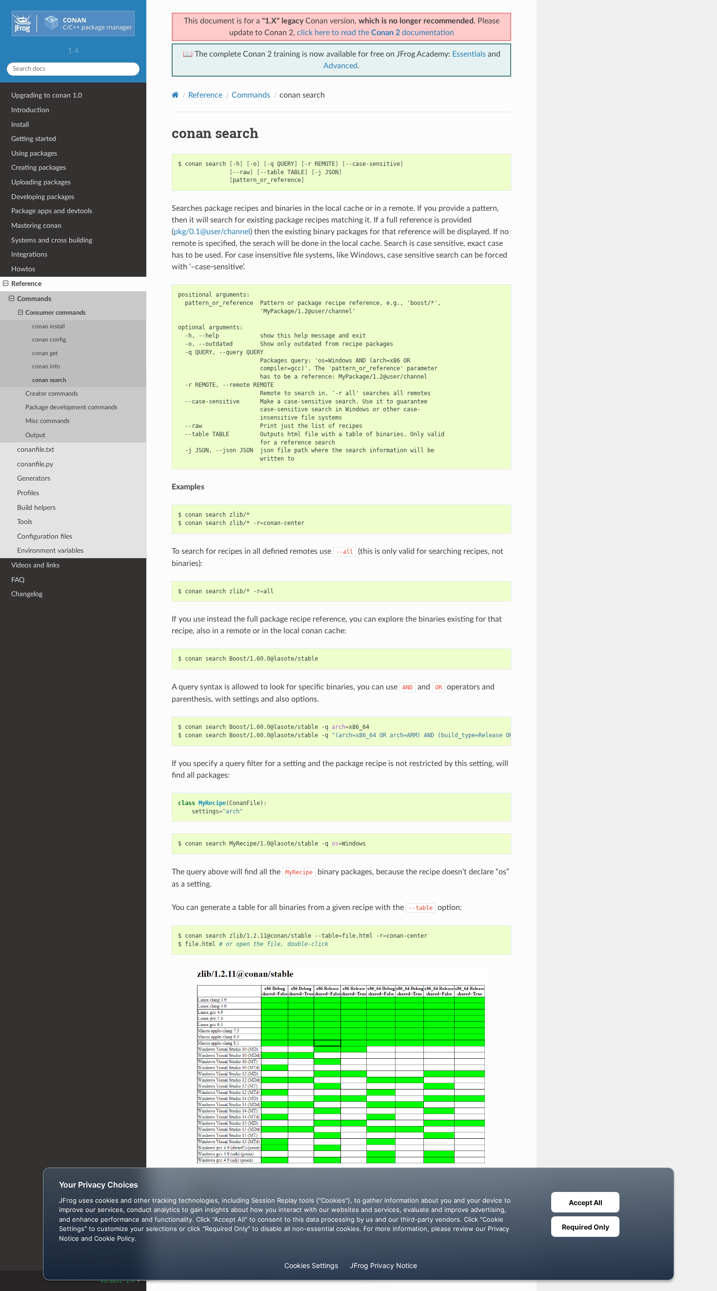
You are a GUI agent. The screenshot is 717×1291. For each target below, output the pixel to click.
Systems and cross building (51, 240)
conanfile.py (35, 464)
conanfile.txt (35, 449)
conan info (46, 366)
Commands (34, 299)
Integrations (29, 254)
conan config (49, 340)
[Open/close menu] (5, 284)
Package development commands (71, 407)
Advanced (340, 66)
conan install (48, 326)
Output (35, 435)
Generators (33, 478)
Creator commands (51, 394)
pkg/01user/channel (212, 232)
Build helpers (36, 507)
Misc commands (47, 421)
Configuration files (44, 536)
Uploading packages (41, 182)
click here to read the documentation (375, 33)
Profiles (28, 493)
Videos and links (35, 565)
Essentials (469, 54)
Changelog (26, 594)
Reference (26, 283)
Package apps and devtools (51, 211)
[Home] (175, 95)
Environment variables (50, 550)
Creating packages (38, 167)
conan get (45, 353)
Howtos (23, 269)
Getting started (33, 138)
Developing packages (42, 197)
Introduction (30, 110)
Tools (24, 521)
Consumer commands (55, 313)
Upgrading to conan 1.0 (46, 95)
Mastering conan (36, 225)
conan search (49, 380)
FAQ (17, 580)
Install (20, 124)
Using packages (34, 153)
